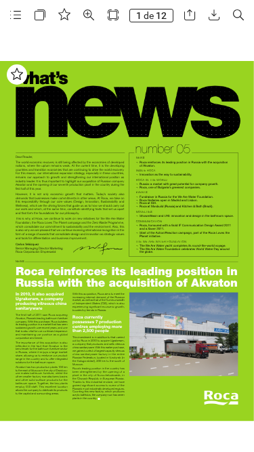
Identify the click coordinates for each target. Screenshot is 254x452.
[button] (15, 15)
